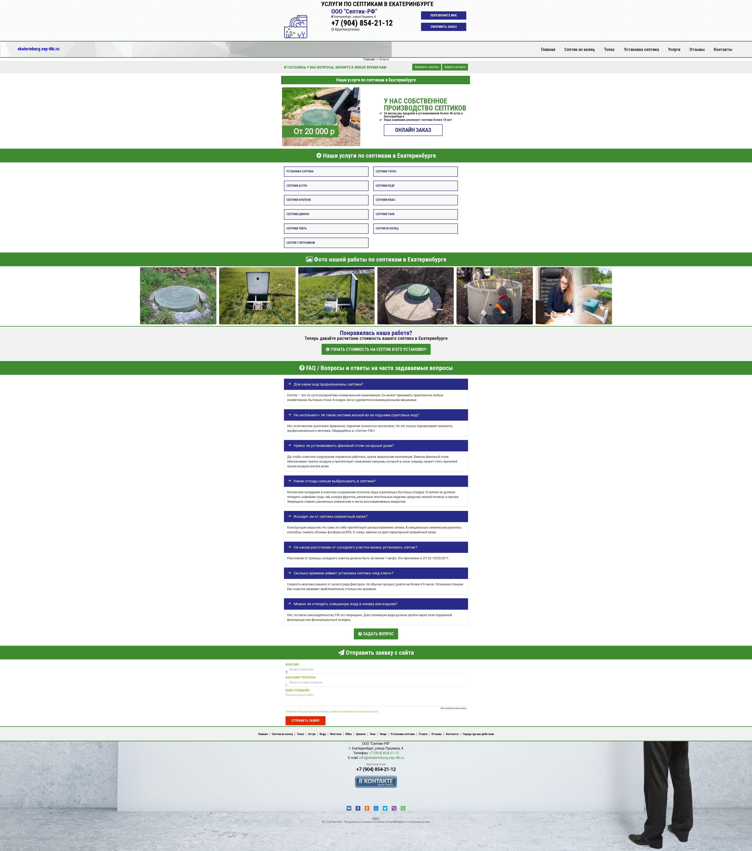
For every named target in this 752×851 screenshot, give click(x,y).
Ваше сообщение (297, 690)
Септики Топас (386, 171)
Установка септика (641, 49)
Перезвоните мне (443, 15)
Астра (311, 734)
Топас (609, 49)
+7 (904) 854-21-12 (362, 23)
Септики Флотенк (298, 200)
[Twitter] (385, 808)
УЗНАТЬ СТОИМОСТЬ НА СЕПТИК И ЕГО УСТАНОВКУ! (378, 349)
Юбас (348, 734)
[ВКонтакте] (349, 808)
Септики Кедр (385, 185)
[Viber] (394, 808)
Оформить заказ (444, 27)
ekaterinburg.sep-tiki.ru (38, 48)
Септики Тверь (296, 228)
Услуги (674, 49)
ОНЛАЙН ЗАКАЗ (413, 130)
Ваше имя (292, 664)
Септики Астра (296, 185)
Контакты (723, 49)
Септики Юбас (385, 200)
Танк (372, 734)
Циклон (361, 734)
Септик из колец (579, 49)
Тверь (383, 734)
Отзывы (697, 49)
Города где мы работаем (478, 734)
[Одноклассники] (367, 808)
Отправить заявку (305, 720)
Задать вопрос (455, 67)
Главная (548, 49)
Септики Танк (385, 214)
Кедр (323, 734)
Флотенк (335, 734)
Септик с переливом (300, 242)
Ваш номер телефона (300, 677)
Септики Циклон (297, 214)
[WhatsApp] (403, 808)
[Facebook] (358, 808)
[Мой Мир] (376, 808)
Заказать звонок (427, 67)
